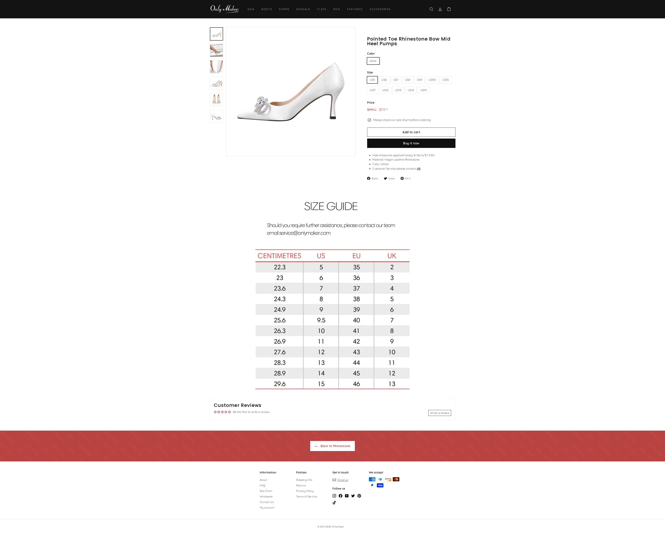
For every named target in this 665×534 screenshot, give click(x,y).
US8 (407, 79)
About (263, 480)
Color (371, 53)
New (251, 9)
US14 (411, 90)
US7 (395, 79)
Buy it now (411, 143)
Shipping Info (304, 480)
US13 (398, 90)
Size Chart (266, 491)
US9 (419, 79)
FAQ (262, 485)
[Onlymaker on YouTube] (347, 495)
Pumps (284, 9)
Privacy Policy (305, 491)
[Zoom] (290, 91)
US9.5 (432, 79)
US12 (385, 90)
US (418, 168)
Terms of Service (306, 496)
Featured (355, 9)
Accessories (380, 9)
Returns (301, 485)
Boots (266, 9)
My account (267, 507)
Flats (321, 9)
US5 (372, 79)
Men (336, 9)
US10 (445, 79)
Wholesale (266, 496)
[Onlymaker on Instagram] (334, 495)
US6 (384, 79)
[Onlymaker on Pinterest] (359, 495)
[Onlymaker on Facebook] (340, 495)
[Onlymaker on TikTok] (334, 502)
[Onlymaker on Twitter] (353, 495)
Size (370, 72)
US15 (424, 90)
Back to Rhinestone (335, 446)
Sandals (303, 9)
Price (370, 102)
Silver (373, 61)
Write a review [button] (439, 413)
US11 (373, 90)
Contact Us (267, 502)
